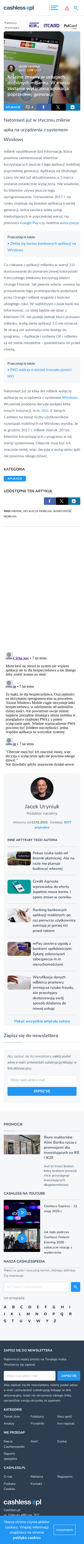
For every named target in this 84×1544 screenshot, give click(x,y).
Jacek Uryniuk (29, 66)
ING (45, 411)
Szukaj (61, 1441)
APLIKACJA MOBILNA (37, 511)
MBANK (16, 511)
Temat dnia (12, 1416)
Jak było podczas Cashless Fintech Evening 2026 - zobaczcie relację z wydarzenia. (58, 1242)
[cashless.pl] (19, 8)
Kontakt (36, 1484)
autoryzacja (69, 223)
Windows (70, 398)
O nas (8, 1476)
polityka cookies (27, 1537)
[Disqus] (42, 585)
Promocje (13, 1124)
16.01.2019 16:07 (30, 70)
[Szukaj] (77, 8)
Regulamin (65, 1476)
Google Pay (29, 223)
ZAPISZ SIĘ (42, 1091)
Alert (34, 1441)
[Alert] (67, 8)
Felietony (37, 1416)
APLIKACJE (13, 107)
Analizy (9, 1423)
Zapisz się (69, 1376)
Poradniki (37, 1423)
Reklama (37, 1476)
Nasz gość (64, 1416)
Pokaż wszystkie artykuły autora (42, 1021)
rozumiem (64, 1529)
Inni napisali (65, 1423)
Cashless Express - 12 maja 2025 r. (60, 1208)
